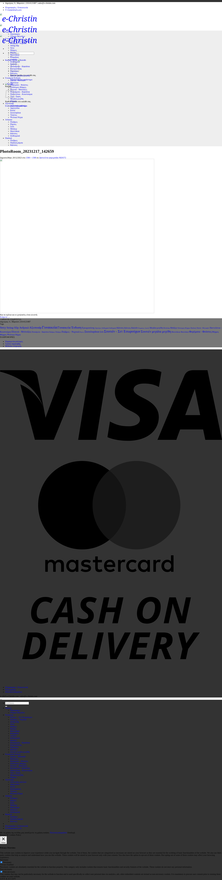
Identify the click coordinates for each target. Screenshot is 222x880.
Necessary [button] (4, 860)
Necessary (7, 862)
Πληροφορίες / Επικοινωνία (16, 7)
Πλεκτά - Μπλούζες (21, 331)
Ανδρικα (8, 120)
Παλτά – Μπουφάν (18, 80)
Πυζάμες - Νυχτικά (70, 331)
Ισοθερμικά (15, 136)
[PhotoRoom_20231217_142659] (77, 312)
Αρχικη (8, 32)
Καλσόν (134, 328)
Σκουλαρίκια (15, 113)
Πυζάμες (13, 122)
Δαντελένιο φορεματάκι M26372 (52, 158)
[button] (9, 84)
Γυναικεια (9, 39)
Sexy (12, 48)
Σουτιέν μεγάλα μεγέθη (20, 76)
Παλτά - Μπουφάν (203, 328)
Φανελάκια (14, 55)
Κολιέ (12, 110)
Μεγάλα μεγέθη (16, 99)
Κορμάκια (14, 57)
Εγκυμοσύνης (88, 327)
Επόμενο (5, 317)
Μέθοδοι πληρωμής (13, 346)
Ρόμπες (13, 52)
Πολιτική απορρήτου (13, 692)
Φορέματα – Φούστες (19, 85)
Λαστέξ (13, 59)
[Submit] (6, 706)
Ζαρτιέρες (98, 328)
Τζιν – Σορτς (15, 96)
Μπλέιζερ (14, 82)
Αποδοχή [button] (71, 833)
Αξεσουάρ (9, 103)
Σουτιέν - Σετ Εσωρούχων (122, 331)
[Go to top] (1, 699)
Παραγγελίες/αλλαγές (14, 341)
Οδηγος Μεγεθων (17, 36)
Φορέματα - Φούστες (200, 331)
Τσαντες (13, 115)
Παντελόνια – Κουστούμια (21, 94)
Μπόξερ (13, 129)
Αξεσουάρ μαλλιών (18, 106)
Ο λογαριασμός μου (13, 10)
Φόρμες (13, 50)
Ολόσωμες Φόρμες (18, 87)
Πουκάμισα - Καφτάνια (40, 332)
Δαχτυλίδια (14, 108)
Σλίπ (12, 126)
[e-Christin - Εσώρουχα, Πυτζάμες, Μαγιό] (18, 29)
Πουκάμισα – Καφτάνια (20, 66)
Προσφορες (15, 34)
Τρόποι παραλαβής (13, 344)
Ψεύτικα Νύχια (16, 117)
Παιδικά (8, 138)
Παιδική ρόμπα (16, 143)
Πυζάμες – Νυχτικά (18, 43)
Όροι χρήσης (10, 689)
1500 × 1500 (31, 158)
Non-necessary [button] (6, 869)
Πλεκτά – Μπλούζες (18, 89)
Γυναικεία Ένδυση (12, 78)
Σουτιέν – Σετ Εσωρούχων (21, 41)
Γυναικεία (49, 327)
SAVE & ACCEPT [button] (8, 879)
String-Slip (14, 45)
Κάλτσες (13, 73)
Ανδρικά (24, 327)
